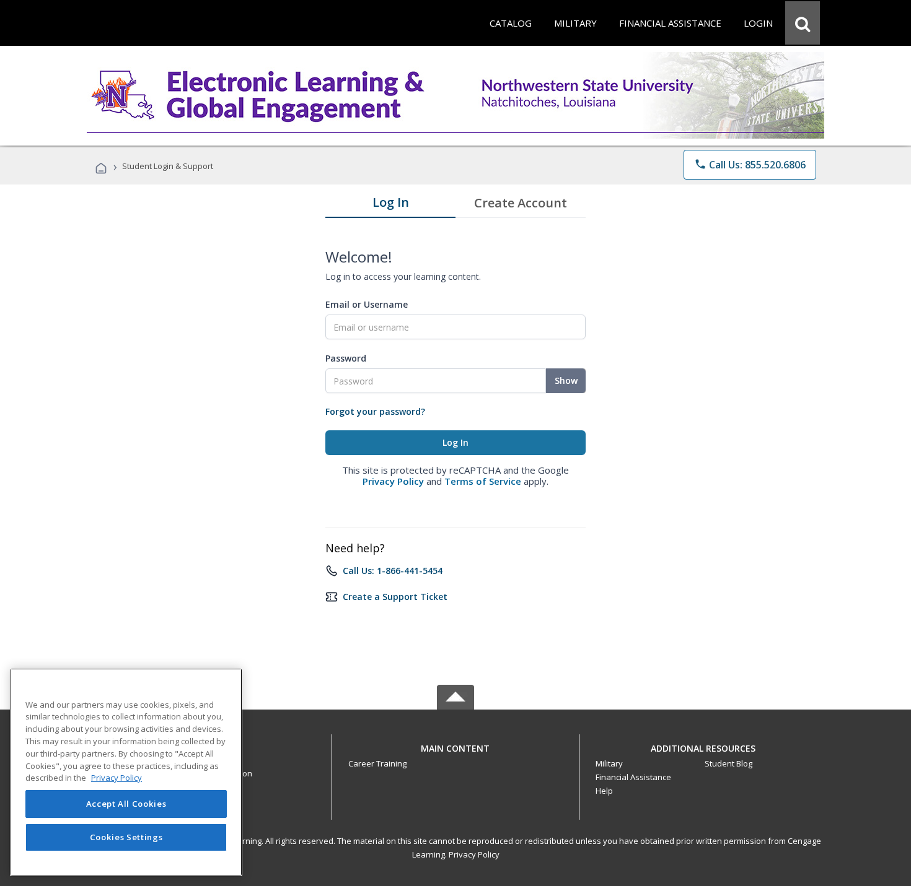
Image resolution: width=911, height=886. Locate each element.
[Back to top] (455, 745)
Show (566, 380)
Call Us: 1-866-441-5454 (392, 570)
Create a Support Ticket (395, 596)
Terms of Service (482, 481)
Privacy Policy (393, 481)
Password (345, 358)
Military (609, 763)
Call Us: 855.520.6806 (750, 165)
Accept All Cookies (126, 804)
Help (604, 790)
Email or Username (366, 304)
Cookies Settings (126, 837)
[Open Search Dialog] (802, 23)
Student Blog (728, 763)
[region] (126, 772)
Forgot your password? (375, 411)
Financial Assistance (633, 777)
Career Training (377, 763)
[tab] (390, 205)
